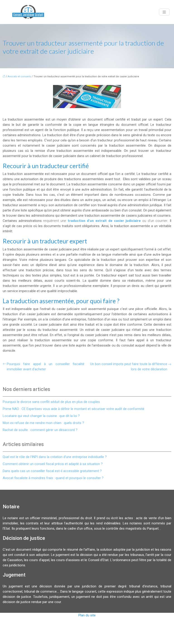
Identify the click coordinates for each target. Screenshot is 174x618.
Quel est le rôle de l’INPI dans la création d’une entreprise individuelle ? (55, 457)
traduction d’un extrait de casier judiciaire (104, 221)
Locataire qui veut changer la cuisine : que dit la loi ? (41, 416)
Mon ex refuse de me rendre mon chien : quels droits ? (43, 423)
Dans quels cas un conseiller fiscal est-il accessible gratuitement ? (52, 471)
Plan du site (87, 615)
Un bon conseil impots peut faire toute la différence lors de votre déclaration (128, 366)
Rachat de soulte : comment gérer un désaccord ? (40, 430)
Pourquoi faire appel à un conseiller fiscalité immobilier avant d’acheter (45, 366)
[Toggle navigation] (164, 12)
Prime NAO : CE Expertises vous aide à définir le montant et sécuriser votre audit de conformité (73, 409)
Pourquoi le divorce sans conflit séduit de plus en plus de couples (51, 402)
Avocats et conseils (19, 76)
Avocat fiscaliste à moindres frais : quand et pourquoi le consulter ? (53, 478)
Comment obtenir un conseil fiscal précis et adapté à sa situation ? (53, 464)
